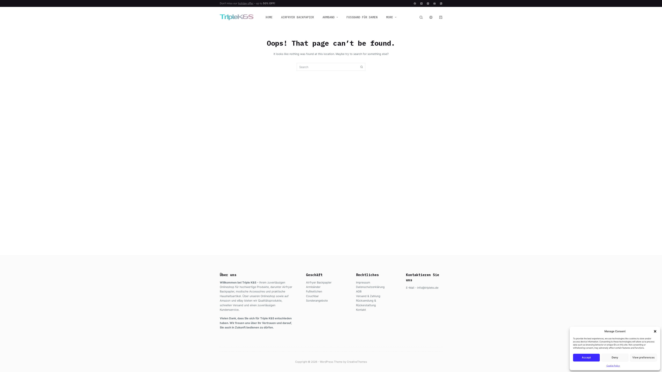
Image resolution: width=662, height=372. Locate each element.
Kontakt (361, 309)
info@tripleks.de (427, 287)
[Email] (434, 3)
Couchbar (312, 296)
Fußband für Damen (362, 17)
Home (269, 17)
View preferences (643, 357)
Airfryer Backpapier (297, 17)
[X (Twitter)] (421, 3)
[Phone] (441, 3)
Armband (329, 17)
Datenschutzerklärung (370, 287)
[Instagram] (428, 3)
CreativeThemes (357, 361)
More (389, 17)
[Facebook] (415, 3)
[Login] (430, 17)
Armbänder (313, 287)
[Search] (421, 17)
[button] (655, 331)
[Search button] (361, 67)
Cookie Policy (613, 365)
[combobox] (327, 67)
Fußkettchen (314, 291)
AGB (359, 291)
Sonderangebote (317, 300)
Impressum (363, 282)
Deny (615, 357)
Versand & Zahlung (368, 296)
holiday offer (245, 3)
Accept (586, 357)
